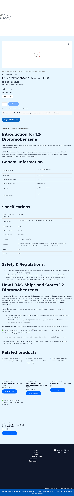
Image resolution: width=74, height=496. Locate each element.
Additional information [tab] (20, 128)
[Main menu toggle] (71, 18)
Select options (9, 391)
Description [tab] (6, 128)
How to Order (37, 457)
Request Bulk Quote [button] (11, 120)
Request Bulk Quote (54, 337)
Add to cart (13, 104)
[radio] (5, 96)
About (37, 452)
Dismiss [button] (39, 493)
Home (4, 71)
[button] (69, 44)
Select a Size (7, 92)
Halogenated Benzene (14, 71)
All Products (37, 454)
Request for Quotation (33, 460)
